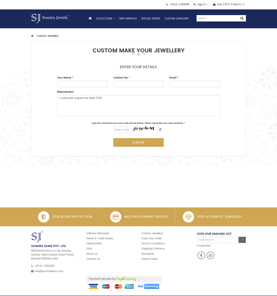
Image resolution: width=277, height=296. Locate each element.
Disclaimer (147, 254)
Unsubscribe (203, 246)
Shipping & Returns (153, 249)
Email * (174, 78)
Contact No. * (121, 78)
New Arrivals (128, 19)
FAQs (89, 249)
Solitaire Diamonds (97, 234)
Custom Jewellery (177, 19)
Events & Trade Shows (99, 239)
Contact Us (93, 259)
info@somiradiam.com (49, 271)
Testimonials (94, 244)
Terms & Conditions (153, 244)
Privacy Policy (149, 259)
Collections (104, 19)
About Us (91, 254)
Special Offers (150, 19)
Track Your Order (151, 239)
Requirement (65, 92)
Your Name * (65, 78)
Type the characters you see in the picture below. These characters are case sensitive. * (138, 123)
